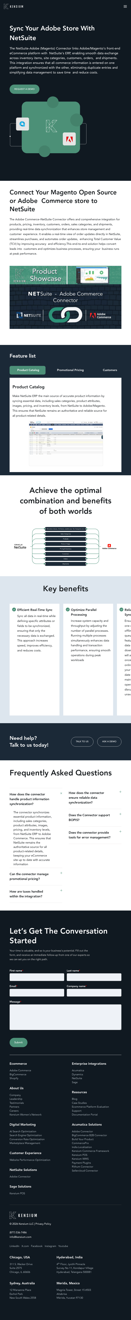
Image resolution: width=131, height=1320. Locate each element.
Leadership (16, 1099)
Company (15, 1095)
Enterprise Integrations (89, 1064)
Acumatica (78, 1070)
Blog (74, 1099)
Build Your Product (83, 1139)
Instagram (50, 1246)
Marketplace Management (25, 1143)
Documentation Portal (85, 1114)
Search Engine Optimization (26, 1135)
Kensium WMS (80, 1159)
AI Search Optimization (23, 1131)
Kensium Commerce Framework (90, 1151)
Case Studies (79, 1103)
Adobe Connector (20, 1176)
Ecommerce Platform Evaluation (90, 1106)
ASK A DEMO (109, 741)
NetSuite (77, 1078)
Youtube (63, 1246)
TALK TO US (82, 741)
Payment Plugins (81, 1163)
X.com (25, 1246)
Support (76, 1110)
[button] (36, 799)
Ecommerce (18, 1064)
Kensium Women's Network (26, 1114)
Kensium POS (17, 1193)
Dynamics (77, 1074)
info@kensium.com (20, 1237)
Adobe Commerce (20, 1070)
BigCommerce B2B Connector (89, 1135)
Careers (14, 1110)
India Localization (82, 1147)
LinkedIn (14, 1246)
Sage (75, 1082)
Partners (14, 1106)
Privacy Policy (43, 1224)
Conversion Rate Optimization (27, 1139)
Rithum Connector (82, 1166)
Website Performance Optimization (30, 1160)
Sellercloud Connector (85, 1170)
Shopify (14, 1078)
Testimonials (17, 1103)
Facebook (36, 1246)
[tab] (28, 370)
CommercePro (80, 1143)
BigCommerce (18, 1074)
